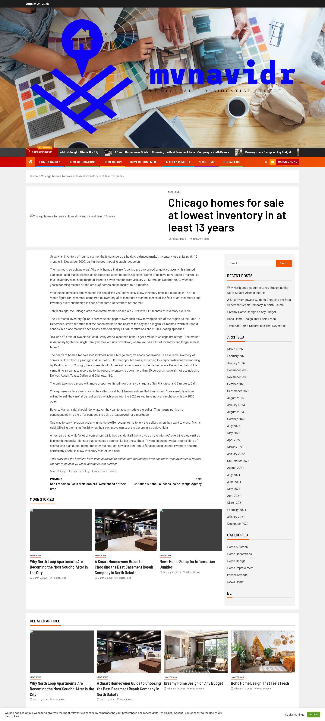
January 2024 (236, 405)
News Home (206, 162)
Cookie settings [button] (294, 714)
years (112, 471)
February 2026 (236, 356)
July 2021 (233, 475)
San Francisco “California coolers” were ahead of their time (88, 484)
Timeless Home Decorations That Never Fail (256, 326)
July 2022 (233, 426)
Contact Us (231, 162)
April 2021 (234, 496)
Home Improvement (144, 162)
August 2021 (235, 468)
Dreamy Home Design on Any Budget (238, 152)
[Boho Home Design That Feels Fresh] (263, 651)
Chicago (61, 471)
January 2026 (236, 363)
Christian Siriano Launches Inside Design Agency (168, 481)
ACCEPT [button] (313, 714)
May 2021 (233, 489)
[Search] (266, 162)
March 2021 (235, 503)
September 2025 (238, 391)
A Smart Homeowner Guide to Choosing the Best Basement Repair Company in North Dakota (142, 152)
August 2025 (235, 398)
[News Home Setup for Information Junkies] (191, 530)
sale (104, 471)
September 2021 (238, 461)
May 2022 (233, 433)
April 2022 (234, 440)
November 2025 (237, 377)
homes (73, 471)
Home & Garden (50, 162)
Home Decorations (82, 162)
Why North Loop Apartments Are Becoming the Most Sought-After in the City (59, 567)
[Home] (30, 162)
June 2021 (234, 482)
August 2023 (235, 412)
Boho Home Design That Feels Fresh (251, 319)
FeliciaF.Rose (179, 239)
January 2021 (236, 517)
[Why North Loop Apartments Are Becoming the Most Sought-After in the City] (61, 530)
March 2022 (235, 447)
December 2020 (237, 524)
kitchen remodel (178, 162)
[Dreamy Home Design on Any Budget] (196, 651)
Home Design (113, 162)
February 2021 (236, 510)
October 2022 (236, 419)
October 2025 (236, 384)
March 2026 (235, 349)
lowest (95, 471)
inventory (84, 471)
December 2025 (237, 370)
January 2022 (236, 454)
